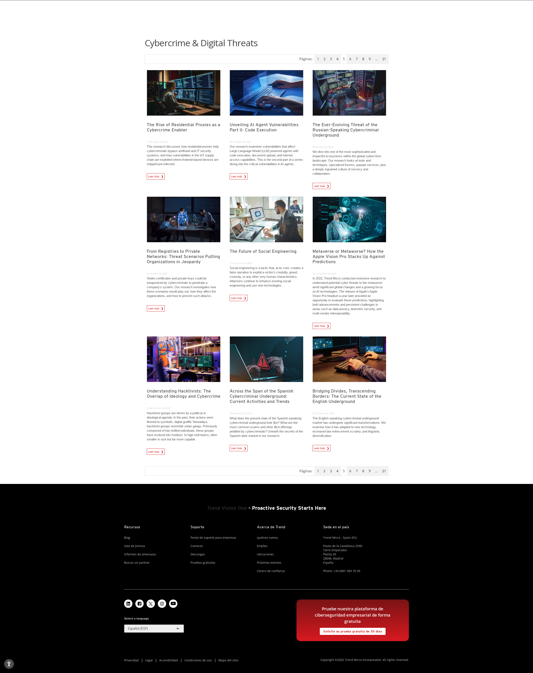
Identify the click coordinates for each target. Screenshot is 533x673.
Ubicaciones (265, 554)
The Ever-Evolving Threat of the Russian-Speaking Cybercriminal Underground (346, 130)
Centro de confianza (271, 571)
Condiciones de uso (198, 660)
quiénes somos (267, 538)
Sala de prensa (134, 546)
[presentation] (183, 93)
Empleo (262, 546)
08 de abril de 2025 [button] (323, 146)
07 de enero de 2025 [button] (323, 413)
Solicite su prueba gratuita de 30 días (351, 630)
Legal (149, 660)
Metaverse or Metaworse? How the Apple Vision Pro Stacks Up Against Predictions (349, 256)
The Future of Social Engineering (263, 251)
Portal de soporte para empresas (213, 538)
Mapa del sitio (228, 660)
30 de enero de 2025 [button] (241, 413)
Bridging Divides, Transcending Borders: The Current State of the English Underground (347, 396)
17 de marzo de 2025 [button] (241, 263)
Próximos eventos (269, 563)
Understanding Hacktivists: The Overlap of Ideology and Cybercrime (183, 393)
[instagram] (162, 603)
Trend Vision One (227, 508)
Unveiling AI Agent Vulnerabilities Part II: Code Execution (264, 127)
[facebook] (139, 603)
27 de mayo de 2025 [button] (157, 141)
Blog (127, 538)
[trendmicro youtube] (173, 603)
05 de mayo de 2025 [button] (240, 141)
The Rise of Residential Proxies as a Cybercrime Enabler (183, 127)
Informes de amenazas (140, 554)
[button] (154, 628)
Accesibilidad (168, 660)
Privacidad (131, 660)
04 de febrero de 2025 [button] (159, 408)
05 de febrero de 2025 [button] (324, 273)
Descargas (198, 554)
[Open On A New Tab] (151, 603)
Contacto (197, 546)
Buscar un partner (137, 563)
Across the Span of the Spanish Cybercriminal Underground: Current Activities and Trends (261, 396)
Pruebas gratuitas (203, 563)
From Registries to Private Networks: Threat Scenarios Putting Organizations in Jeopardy (183, 256)
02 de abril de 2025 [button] (157, 273)
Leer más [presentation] (154, 176)
